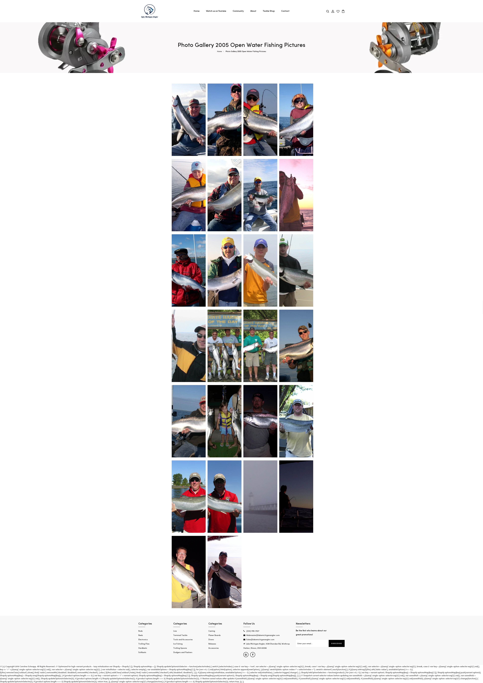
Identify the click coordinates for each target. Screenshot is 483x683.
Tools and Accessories (183, 639)
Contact (285, 11)
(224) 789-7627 (252, 631)
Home (196, 11)
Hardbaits (142, 648)
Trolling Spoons (180, 648)
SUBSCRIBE (336, 643)
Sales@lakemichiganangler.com (260, 639)
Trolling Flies (143, 643)
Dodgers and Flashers (182, 652)
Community (238, 11)
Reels (140, 635)
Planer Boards (214, 635)
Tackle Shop (269, 11)
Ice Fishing (178, 643)
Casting (211, 631)
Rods (140, 631)
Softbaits (142, 652)
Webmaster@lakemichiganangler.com (263, 635)
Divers (211, 639)
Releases (212, 643)
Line (175, 631)
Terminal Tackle (180, 635)
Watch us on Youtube (216, 11)
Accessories (213, 648)
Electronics (143, 639)
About (253, 11)
